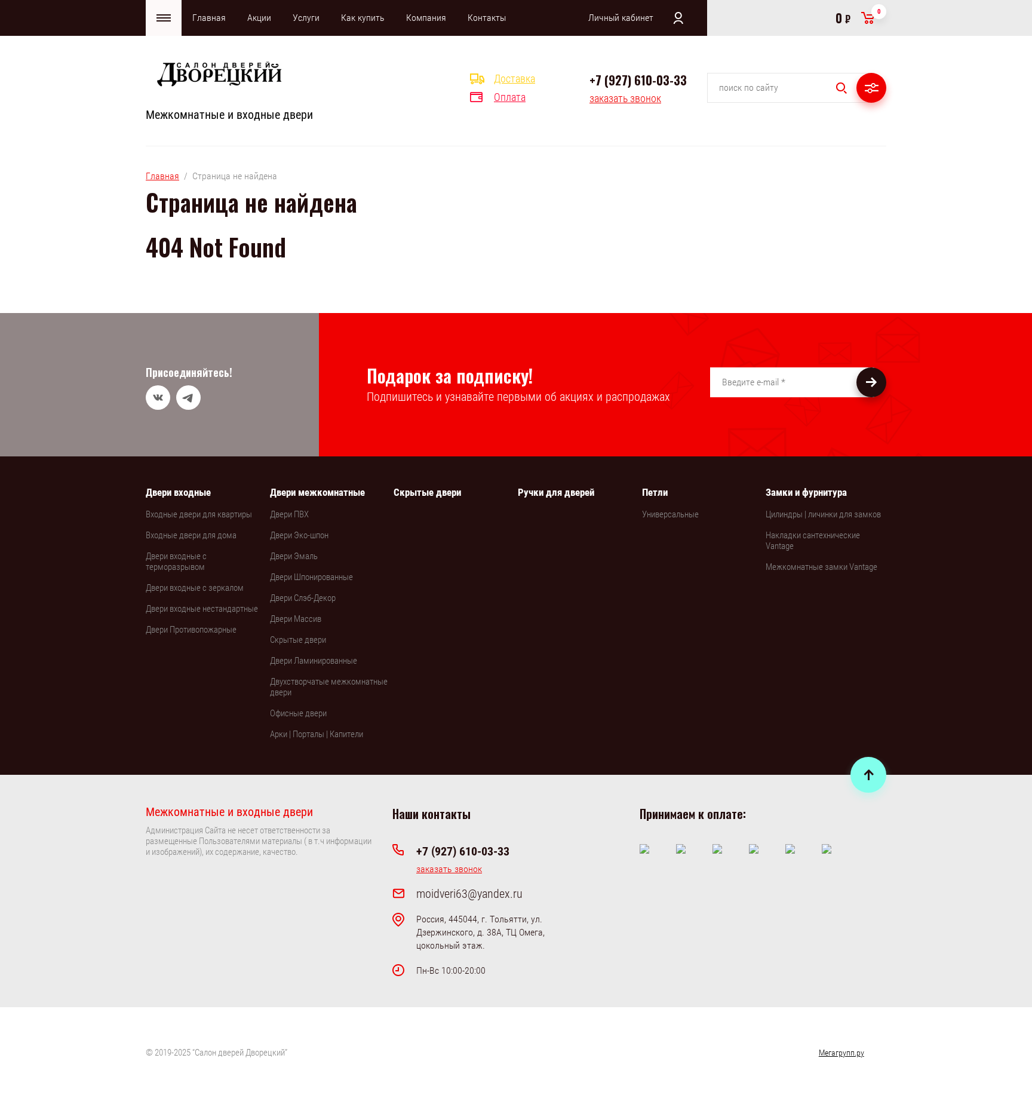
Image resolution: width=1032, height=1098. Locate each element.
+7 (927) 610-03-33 (638, 80)
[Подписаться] (871, 382)
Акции (259, 17)
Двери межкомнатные (317, 492)
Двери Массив (295, 619)
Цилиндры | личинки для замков (823, 514)
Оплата (510, 97)
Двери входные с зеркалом (195, 587)
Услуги (306, 17)
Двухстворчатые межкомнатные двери (329, 687)
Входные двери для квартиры (199, 514)
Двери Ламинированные (313, 660)
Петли (655, 492)
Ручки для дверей (556, 492)
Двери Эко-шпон (299, 535)
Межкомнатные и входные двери (229, 115)
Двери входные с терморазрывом (176, 561)
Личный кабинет (620, 17)
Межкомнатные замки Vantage (821, 567)
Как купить (363, 17)
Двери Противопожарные (191, 629)
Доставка (514, 78)
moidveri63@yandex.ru (469, 894)
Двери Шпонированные (311, 577)
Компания (426, 17)
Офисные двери (298, 713)
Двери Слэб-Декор (303, 598)
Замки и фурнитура (806, 492)
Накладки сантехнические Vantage (813, 540)
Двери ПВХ (289, 514)
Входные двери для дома (191, 535)
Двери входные (178, 492)
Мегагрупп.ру (841, 1052)
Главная (209, 17)
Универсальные (670, 514)
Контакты (487, 17)
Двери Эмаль (294, 556)
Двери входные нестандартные (202, 608)
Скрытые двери (298, 639)
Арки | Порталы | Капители (316, 734)
